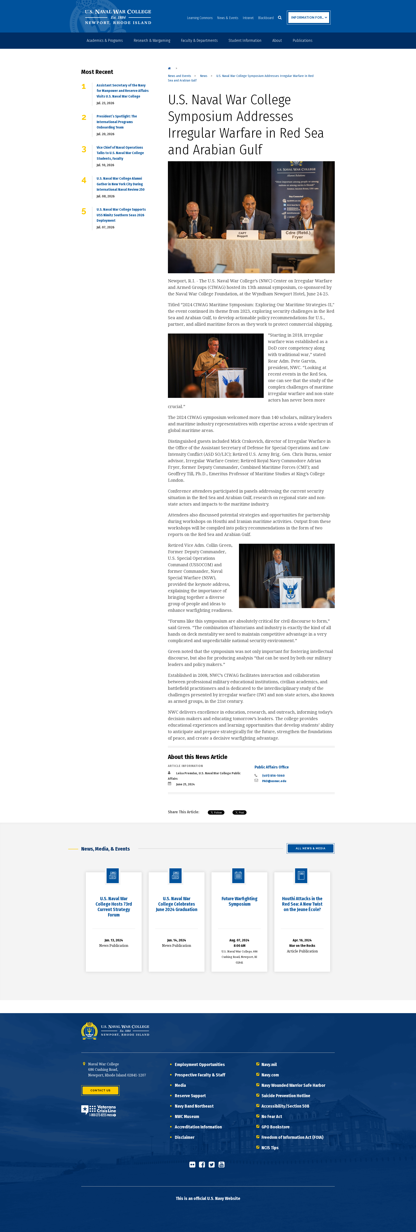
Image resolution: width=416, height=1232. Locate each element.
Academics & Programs (105, 40)
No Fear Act (272, 1116)
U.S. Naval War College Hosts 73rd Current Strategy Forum (114, 907)
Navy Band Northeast (194, 1106)
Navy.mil (269, 1064)
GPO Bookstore (276, 1126)
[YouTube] (222, 1166)
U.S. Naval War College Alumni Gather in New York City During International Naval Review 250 (121, 184)
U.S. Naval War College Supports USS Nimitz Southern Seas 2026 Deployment (121, 215)
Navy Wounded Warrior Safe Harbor (293, 1085)
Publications (302, 40)
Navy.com (270, 1074)
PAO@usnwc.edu (274, 781)
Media (180, 1085)
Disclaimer (184, 1137)
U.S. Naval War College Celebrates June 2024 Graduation (176, 904)
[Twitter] (213, 1166)
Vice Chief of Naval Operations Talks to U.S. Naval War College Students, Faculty (120, 153)
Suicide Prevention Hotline (286, 1095)
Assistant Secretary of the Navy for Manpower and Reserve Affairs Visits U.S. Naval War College (123, 90)
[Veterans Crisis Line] (98, 1114)
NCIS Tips (270, 1147)
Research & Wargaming (152, 40)
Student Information (245, 40)
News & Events (227, 18)
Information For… (307, 17)
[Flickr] (193, 1166)
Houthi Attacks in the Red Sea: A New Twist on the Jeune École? (302, 904)
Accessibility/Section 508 (285, 1106)
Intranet (248, 18)
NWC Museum (187, 1116)
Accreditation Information (198, 1126)
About (277, 40)
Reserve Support (190, 1095)
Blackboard (266, 18)
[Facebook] (203, 1166)
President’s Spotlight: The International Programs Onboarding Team (117, 121)
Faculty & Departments (199, 40)
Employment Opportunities (200, 1064)
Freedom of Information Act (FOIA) (292, 1137)
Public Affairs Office (272, 767)
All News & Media (310, 848)
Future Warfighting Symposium (239, 901)
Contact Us (100, 1090)
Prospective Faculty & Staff (200, 1074)
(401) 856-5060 (273, 776)
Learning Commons (200, 18)
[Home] (169, 68)
